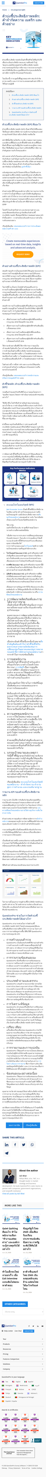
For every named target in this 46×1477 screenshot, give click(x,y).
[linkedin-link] (38, 1326)
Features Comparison (11, 1359)
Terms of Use (26, 1468)
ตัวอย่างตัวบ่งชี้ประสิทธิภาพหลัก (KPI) (25, 99)
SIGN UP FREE (38, 3)
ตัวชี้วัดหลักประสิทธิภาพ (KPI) (22, 104)
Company (6, 1369)
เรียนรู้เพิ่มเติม (31, 1125)
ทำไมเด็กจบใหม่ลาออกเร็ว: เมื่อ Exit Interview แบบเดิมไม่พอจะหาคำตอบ (10, 1278)
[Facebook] (15, 1144)
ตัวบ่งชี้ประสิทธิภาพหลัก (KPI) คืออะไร (25, 95)
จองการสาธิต (14, 1125)
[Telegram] (6, 1153)
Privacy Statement (14, 1468)
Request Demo (23, 254)
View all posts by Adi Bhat (13, 1194)
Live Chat (18, 1331)
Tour (4, 1339)
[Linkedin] (6, 1144)
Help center (8, 1331)
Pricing (5, 1354)
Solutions (6, 1364)
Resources (7, 1349)
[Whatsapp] (32, 1144)
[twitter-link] (33, 1326)
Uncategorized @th (18, 10)
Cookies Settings (36, 1468)
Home (4, 10)
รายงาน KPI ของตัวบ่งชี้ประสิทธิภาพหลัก (26, 108)
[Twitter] (23, 1144)
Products (6, 1344)
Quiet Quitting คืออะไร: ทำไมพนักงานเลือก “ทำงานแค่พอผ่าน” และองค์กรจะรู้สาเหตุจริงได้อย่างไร (11, 1238)
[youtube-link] (42, 1326)
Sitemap (4, 1468)
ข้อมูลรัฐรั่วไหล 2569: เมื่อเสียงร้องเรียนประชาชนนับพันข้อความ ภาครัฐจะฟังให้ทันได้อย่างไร (31, 1238)
